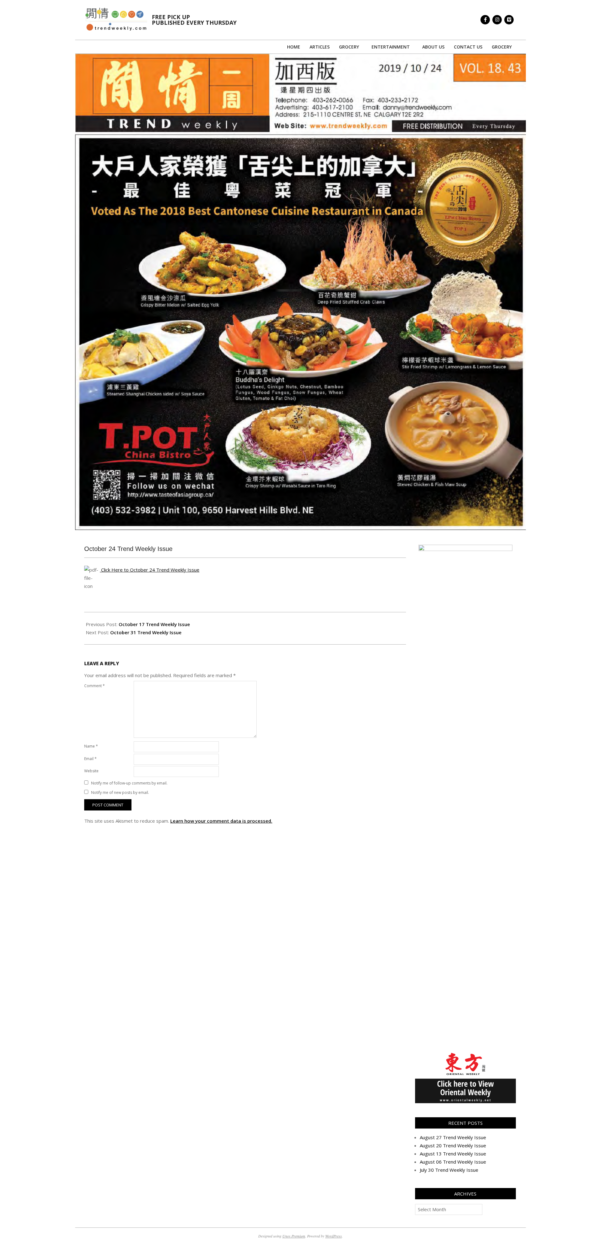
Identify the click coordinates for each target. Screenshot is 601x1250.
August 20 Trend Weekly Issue (453, 1145)
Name (91, 746)
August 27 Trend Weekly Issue (453, 1137)
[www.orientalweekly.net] (465, 1055)
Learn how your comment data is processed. (221, 821)
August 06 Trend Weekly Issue (453, 1162)
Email (90, 758)
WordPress (333, 1235)
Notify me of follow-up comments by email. (129, 783)
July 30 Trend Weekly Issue (449, 1170)
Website (91, 771)
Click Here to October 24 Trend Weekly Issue (149, 570)
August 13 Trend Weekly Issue (453, 1153)
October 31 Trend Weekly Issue (146, 632)
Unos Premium (293, 1235)
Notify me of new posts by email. (120, 792)
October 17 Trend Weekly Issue (154, 624)
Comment (94, 685)
